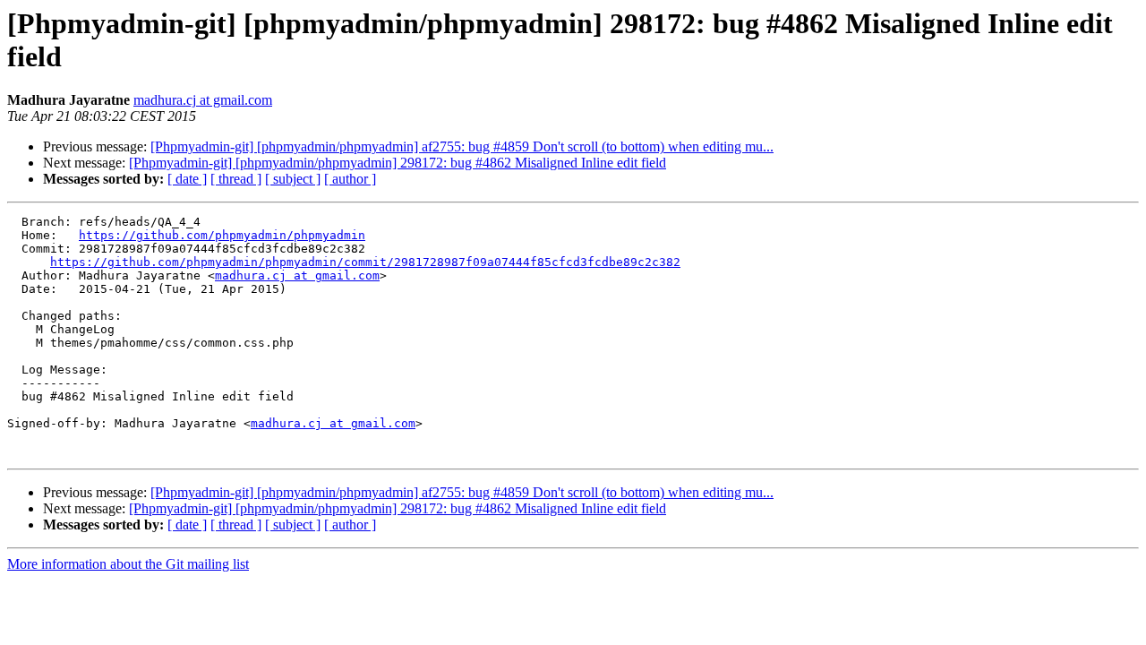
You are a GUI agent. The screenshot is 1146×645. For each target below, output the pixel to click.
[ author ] (350, 178)
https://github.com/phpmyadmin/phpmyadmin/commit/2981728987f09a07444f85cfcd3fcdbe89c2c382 (365, 262)
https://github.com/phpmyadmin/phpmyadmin (222, 235)
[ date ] (187, 178)
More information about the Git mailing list (128, 564)
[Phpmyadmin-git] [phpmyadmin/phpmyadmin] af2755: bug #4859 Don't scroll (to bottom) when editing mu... (462, 146)
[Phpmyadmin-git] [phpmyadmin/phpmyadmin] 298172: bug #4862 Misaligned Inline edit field (397, 162)
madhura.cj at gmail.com (202, 100)
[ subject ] (293, 178)
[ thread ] (235, 178)
